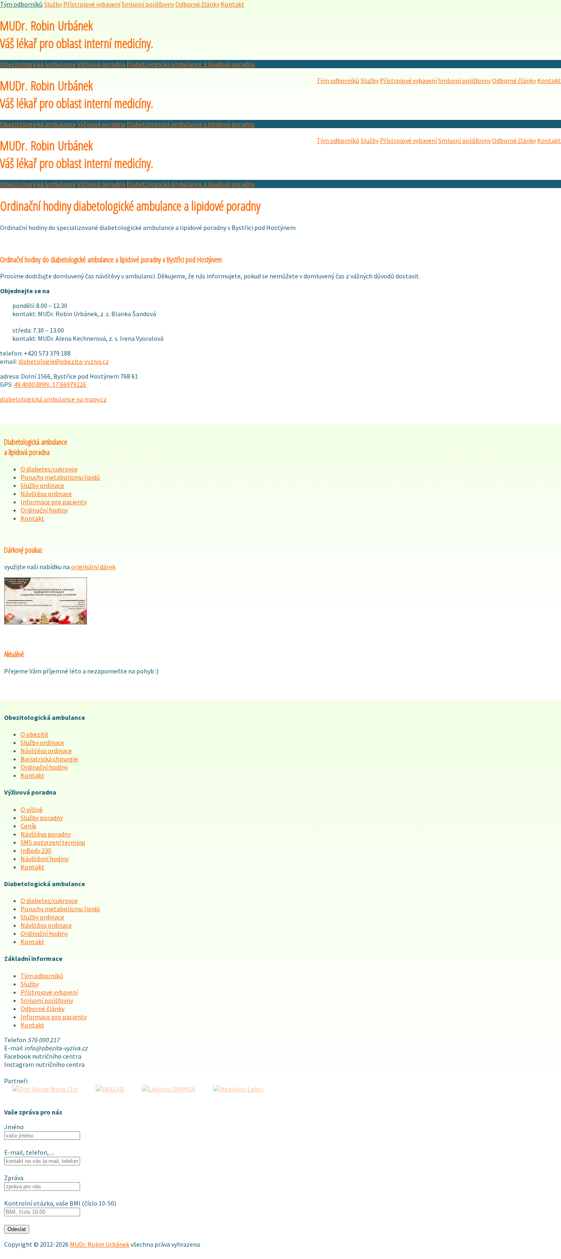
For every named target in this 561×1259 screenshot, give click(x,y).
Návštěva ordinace (46, 493)
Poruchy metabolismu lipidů (60, 477)
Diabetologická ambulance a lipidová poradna (190, 64)
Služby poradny (42, 817)
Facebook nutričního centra (42, 1056)
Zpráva (13, 1178)
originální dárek (93, 567)
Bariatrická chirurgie (49, 759)
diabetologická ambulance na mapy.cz (53, 399)
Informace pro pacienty (54, 502)
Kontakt (232, 4)
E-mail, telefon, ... (29, 1152)
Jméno (14, 1127)
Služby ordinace (42, 485)
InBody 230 (36, 850)
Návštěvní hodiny (45, 859)
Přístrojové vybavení (91, 4)
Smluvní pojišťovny (148, 4)
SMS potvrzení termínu (53, 842)
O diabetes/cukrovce (49, 469)
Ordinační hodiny (44, 510)
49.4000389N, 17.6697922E (50, 384)
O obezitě (34, 734)
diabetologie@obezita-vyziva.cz (63, 361)
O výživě (32, 809)
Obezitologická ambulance (38, 64)
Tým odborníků (21, 4)
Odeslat (16, 1229)
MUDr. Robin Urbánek (76, 34)
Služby (53, 4)
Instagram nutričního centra (44, 1064)
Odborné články (197, 4)
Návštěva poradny (46, 834)
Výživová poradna (101, 64)
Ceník (28, 826)
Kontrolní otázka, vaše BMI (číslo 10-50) (60, 1203)
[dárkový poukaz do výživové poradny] (45, 622)
